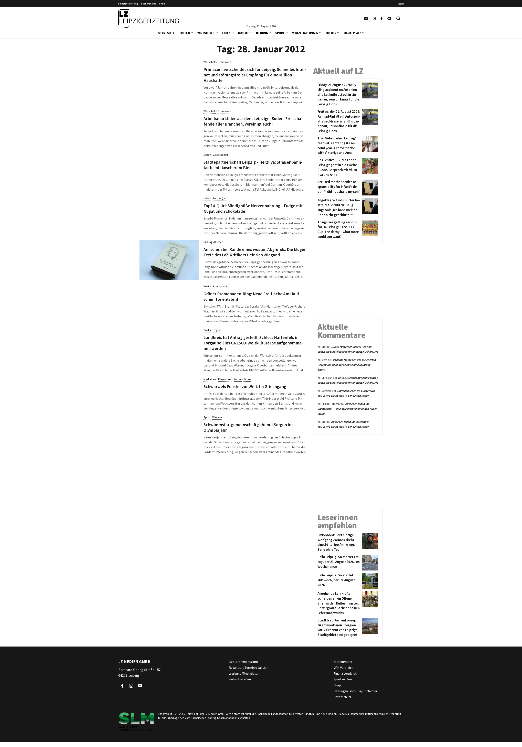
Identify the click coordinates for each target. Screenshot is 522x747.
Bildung (262, 33)
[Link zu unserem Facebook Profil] (381, 18)
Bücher (218, 242)
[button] (191, 32)
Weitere (217, 417)
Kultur (243, 33)
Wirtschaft (206, 33)
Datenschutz (343, 697)
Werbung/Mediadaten (244, 673)
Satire (247, 379)
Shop (162, 3)
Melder (331, 33)
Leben (226, 33)
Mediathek (209, 379)
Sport (280, 33)
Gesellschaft (220, 155)
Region (217, 330)
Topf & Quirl (220, 198)
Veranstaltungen (305, 33)
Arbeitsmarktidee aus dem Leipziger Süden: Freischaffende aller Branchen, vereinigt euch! (253, 121)
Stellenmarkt (148, 3)
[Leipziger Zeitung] (148, 18)
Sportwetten (343, 679)
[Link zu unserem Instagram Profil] (374, 18)
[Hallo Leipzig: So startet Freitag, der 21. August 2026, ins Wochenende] (369, 562)
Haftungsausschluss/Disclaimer (355, 691)
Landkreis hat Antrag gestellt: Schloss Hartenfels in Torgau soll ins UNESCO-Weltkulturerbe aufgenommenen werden (253, 343)
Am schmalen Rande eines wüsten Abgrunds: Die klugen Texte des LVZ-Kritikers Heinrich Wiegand (254, 252)
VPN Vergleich (343, 667)
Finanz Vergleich (345, 673)
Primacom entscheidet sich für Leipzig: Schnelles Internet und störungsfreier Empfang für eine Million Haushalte (254, 75)
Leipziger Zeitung (128, 3)
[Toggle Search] (398, 18)
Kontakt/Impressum (243, 662)
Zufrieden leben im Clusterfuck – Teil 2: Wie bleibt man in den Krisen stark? (347, 408)
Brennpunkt (220, 286)
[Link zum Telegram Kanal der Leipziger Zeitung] (389, 18)
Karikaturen (225, 379)
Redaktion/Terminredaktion (248, 667)
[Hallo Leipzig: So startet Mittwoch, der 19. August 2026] (369, 581)
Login (401, 3)
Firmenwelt (224, 62)
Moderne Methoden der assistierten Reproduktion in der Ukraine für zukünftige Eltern (346, 364)
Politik (184, 33)
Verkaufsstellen (240, 679)
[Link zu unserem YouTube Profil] (366, 18)
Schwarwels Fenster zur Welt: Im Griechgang (244, 386)
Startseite (166, 33)
